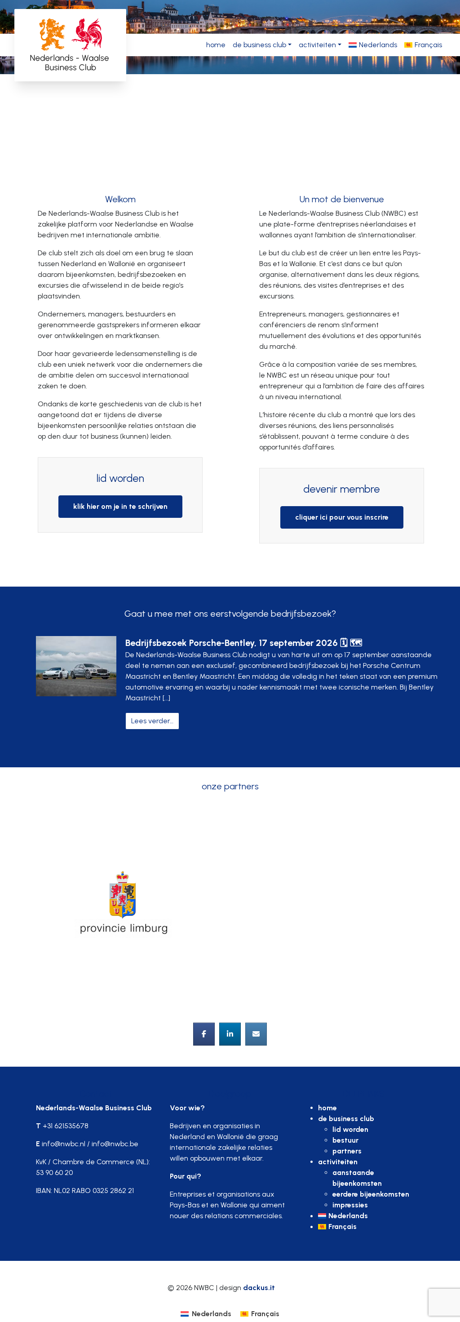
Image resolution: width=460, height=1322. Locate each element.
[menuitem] (373, 45)
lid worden (350, 1129)
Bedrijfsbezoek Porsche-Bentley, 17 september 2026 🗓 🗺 (243, 642)
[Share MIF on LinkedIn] (230, 1034)
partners (347, 1151)
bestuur (345, 1140)
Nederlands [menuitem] (211, 1313)
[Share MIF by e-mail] (256, 1034)
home (216, 44)
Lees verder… (155, 720)
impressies (350, 1205)
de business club (259, 44)
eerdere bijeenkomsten (370, 1194)
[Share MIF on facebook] (204, 1034)
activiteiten (317, 44)
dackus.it (259, 1287)
